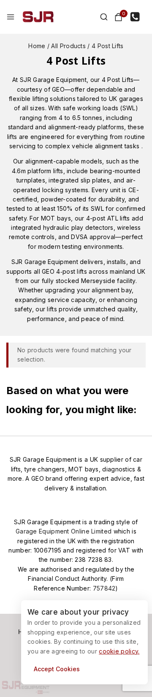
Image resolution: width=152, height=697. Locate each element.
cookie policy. (119, 651)
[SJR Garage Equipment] (38, 17)
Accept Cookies (57, 668)
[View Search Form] (99, 17)
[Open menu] (10, 17)
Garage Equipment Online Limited (65, 531)
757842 (104, 588)
